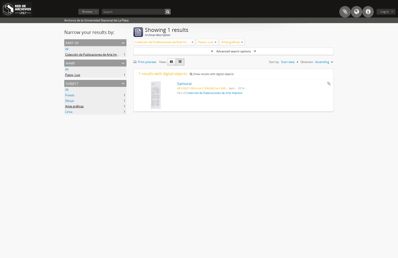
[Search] (168, 12)
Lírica (68, 112)
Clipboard (345, 12)
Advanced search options (234, 51)
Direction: (307, 62)
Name (70, 63)
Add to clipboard (329, 83)
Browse (87, 11)
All (66, 49)
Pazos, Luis (72, 75)
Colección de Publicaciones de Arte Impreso (95, 54)
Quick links (368, 12)
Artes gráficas (74, 106)
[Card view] (171, 61)
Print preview (146, 62)
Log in (384, 11)
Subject (72, 83)
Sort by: (274, 62)
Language (356, 12)
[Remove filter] (192, 42)
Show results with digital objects (213, 74)
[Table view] (180, 61)
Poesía (69, 95)
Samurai (184, 83)
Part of (72, 42)
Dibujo (69, 101)
